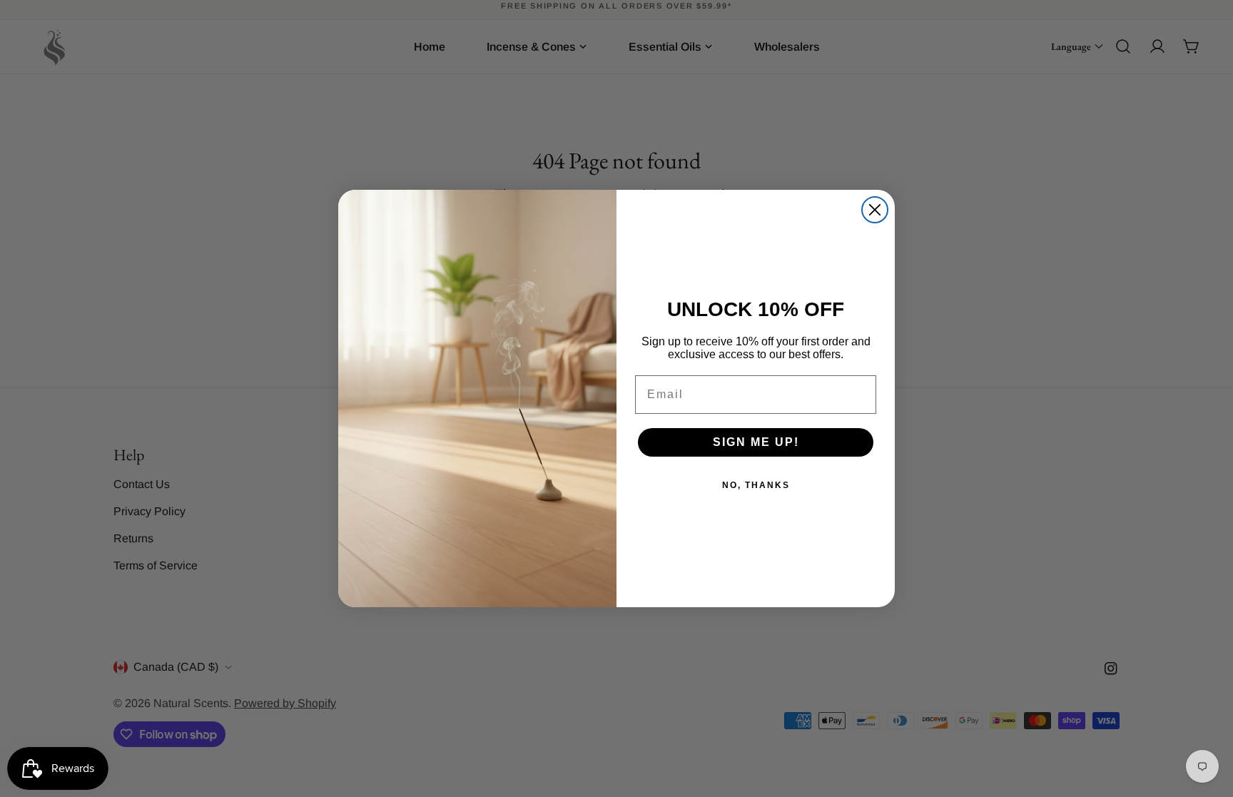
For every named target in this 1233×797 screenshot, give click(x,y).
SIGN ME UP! (756, 442)
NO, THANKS (756, 485)
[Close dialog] (875, 210)
